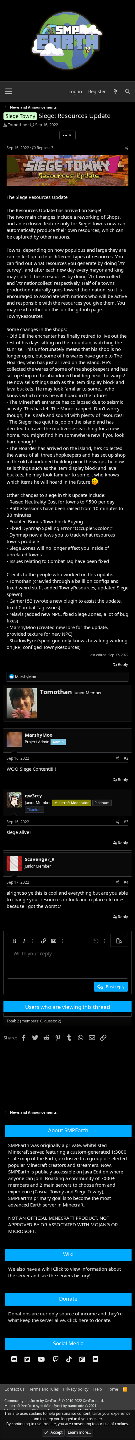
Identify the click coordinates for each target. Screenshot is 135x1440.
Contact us (14, 1389)
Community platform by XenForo (54, 1400)
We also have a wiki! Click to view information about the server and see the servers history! (64, 1272)
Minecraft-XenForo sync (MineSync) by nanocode (50, 1405)
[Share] (127, 148)
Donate (68, 1298)
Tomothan (17, 124)
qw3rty (33, 795)
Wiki (68, 1254)
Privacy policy (76, 1389)
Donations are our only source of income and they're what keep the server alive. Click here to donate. (65, 1316)
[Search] (128, 91)
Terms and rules (44, 1389)
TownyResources (25, 316)
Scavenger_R (40, 859)
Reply (123, 664)
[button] (14, 941)
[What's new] (115, 91)
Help (97, 1389)
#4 (126, 882)
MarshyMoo (38, 735)
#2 (126, 758)
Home (112, 1389)
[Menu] (8, 92)
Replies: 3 (45, 147)
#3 (126, 821)
